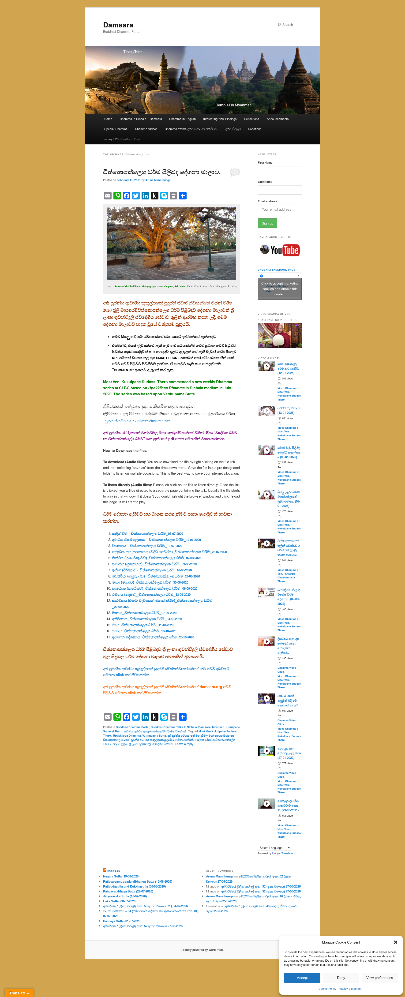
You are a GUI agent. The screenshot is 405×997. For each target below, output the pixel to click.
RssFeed (113, 870)
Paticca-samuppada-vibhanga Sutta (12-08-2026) (137, 881)
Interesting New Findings (220, 118)
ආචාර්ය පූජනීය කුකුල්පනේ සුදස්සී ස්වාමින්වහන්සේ (155, 731)
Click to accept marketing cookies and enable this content (280, 288)
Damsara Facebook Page (277, 269)
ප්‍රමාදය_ (144, 630)
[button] (395, 942)
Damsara (118, 24)
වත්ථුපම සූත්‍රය (119, 744)
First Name (265, 162)
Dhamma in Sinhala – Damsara (141, 118)
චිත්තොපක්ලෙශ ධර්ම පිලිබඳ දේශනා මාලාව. (162, 171)
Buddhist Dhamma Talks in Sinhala (174, 727)
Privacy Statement (349, 988)
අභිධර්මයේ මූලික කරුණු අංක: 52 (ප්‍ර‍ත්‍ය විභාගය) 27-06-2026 (143, 926)
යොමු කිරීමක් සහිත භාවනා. (122, 139)
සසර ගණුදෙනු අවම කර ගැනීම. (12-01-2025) (288, 368)
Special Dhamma (116, 129)
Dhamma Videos (146, 129)
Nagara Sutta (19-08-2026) (121, 876)
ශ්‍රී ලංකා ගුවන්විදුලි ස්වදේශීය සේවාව (151, 744)
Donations (255, 129)
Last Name (265, 182)
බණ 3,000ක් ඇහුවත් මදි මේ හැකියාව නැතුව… (289, 700)
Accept (302, 978)
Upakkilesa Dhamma (127, 735)
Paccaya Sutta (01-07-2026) (122, 921)
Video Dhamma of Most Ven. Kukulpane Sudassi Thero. (289, 393)
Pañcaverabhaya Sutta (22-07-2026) (128, 891)
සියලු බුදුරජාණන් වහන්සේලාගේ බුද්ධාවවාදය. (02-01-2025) (289, 499)
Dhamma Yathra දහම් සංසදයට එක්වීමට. (191, 129)
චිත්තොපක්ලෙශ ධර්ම (116, 740)
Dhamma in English (182, 118)
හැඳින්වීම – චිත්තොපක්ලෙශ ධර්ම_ (147, 533)
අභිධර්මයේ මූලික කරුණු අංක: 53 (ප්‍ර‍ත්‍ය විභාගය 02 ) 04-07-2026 (145, 906)
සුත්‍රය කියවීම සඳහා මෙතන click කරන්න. (138, 421)
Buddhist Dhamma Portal (132, 727)
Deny (341, 978)
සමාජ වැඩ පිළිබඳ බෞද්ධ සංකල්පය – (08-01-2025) (289, 452)
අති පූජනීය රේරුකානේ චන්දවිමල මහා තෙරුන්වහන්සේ (200, 735)
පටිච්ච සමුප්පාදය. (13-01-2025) (289, 410)
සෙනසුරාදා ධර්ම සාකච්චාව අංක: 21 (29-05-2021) (288, 805)
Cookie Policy (327, 988)
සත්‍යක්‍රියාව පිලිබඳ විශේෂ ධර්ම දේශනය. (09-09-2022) (289, 597)
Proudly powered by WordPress (202, 950)
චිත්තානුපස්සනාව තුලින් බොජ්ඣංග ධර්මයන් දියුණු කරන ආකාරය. (289, 548)
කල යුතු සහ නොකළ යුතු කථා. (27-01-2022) (290, 753)
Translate (287, 853)
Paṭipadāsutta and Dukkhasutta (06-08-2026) (134, 886)
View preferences (379, 978)
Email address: (268, 201)
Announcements (278, 118)
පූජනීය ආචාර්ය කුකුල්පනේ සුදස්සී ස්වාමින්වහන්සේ (162, 740)
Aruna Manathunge (158, 180)
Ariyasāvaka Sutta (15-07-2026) (125, 896)
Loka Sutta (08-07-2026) (119, 901)
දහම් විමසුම (233, 129)
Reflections (251, 118)
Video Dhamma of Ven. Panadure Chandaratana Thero (289, 575)
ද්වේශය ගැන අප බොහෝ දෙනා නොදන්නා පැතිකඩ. (288, 645)
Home (108, 118)
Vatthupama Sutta (154, 735)
